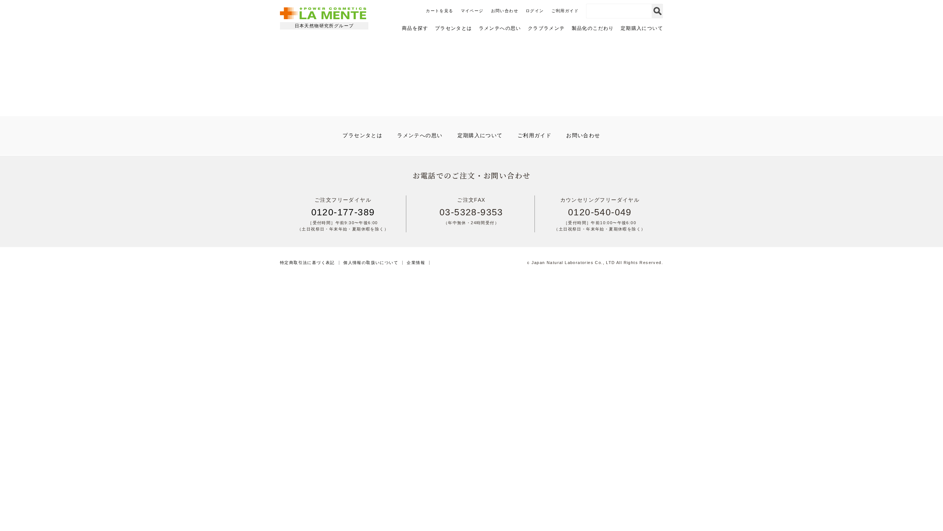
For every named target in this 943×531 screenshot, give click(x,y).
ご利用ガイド (565, 10)
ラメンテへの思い (500, 28)
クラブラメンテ (546, 28)
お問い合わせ (504, 10)
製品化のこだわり (593, 28)
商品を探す (415, 28)
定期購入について (642, 28)
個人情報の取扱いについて (370, 263)
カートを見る (439, 10)
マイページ (472, 10)
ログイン (535, 10)
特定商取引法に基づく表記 (307, 263)
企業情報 (416, 263)
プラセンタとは (453, 28)
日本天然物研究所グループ (324, 26)
